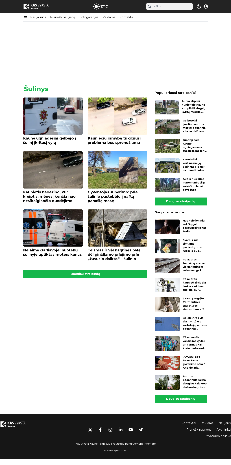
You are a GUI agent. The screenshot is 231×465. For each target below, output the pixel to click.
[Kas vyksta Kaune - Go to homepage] (16, 424)
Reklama (109, 17)
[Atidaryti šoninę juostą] (25, 17)
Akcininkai (224, 429)
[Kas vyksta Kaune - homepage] (39, 6)
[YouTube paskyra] (130, 430)
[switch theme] (198, 6)
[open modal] (206, 6)
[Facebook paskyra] (100, 430)
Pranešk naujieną (62, 17)
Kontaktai (127, 17)
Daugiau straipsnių (85, 274)
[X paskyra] (90, 430)
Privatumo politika (217, 436)
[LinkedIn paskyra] (120, 430)
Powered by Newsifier (115, 450)
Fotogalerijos (89, 17)
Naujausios (38, 17)
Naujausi (225, 423)
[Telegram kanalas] (141, 430)
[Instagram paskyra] (110, 430)
